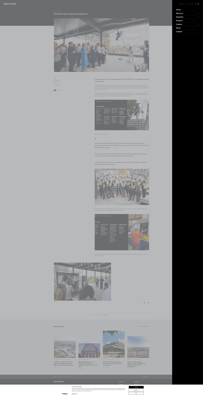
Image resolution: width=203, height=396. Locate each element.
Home (178, 10)
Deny (136, 393)
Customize (136, 390)
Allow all (136, 387)
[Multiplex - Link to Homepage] (10, 4)
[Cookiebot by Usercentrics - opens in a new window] (64, 394)
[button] (182, 4)
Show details (74, 393)
